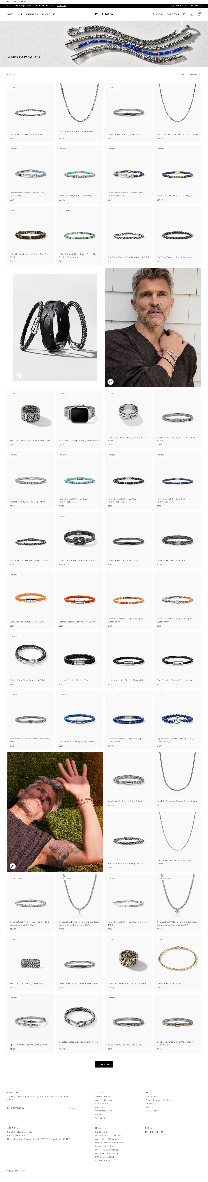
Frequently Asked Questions (159, 1100)
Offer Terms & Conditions (107, 1150)
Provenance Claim (104, 1146)
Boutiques (100, 1107)
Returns (149, 1107)
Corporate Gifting (104, 1110)
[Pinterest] (156, 1132)
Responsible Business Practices (110, 1142)
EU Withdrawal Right (105, 1157)
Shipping (150, 1103)
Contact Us (151, 1096)
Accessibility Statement (107, 1139)
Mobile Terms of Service (106, 1153)
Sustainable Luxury (104, 1100)
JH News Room (102, 1096)
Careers (99, 1114)
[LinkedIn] (161, 1132)
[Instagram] (146, 1132)
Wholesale (100, 1118)
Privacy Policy (101, 1132)
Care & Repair (152, 1110)
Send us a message (23, 1132)
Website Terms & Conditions (108, 1135)
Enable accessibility (16, 2)
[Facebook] (151, 1132)
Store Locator (102, 1103)
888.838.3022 (21, 1135)
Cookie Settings (103, 1160)
